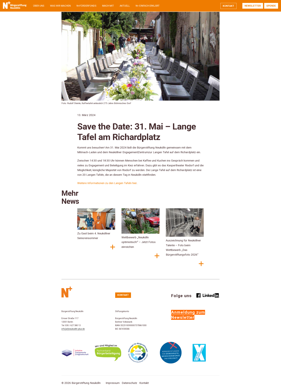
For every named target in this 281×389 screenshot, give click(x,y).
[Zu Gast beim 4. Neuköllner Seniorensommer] (96, 219)
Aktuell (125, 5)
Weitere (82, 183)
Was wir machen (60, 5)
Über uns (38, 5)
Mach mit (108, 5)
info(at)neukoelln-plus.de (73, 329)
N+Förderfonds (86, 5)
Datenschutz (129, 383)
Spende (271, 5)
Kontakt (228, 5)
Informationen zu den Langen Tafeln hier (112, 183)
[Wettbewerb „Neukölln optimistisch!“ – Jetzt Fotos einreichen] (140, 221)
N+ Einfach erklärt (148, 5)
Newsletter (253, 5)
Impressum (113, 383)
